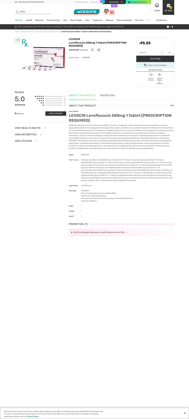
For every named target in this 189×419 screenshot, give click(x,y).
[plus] (169, 52)
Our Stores (94, 2)
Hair (65, 20)
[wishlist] (92, 50)
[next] (149, 20)
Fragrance (97, 20)
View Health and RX (28, 128)
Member (19, 20)
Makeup (109, 20)
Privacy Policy (32, 416)
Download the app (81, 2)
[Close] (185, 413)
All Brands (161, 20)
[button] (168, 7)
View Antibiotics (26, 134)
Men (87, 20)
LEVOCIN (74, 39)
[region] (94, 413)
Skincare (39, 20)
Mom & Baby (76, 20)
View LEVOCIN (24, 141)
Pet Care (139, 20)
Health (29, 20)
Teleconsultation (124, 20)
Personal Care (53, 20)
